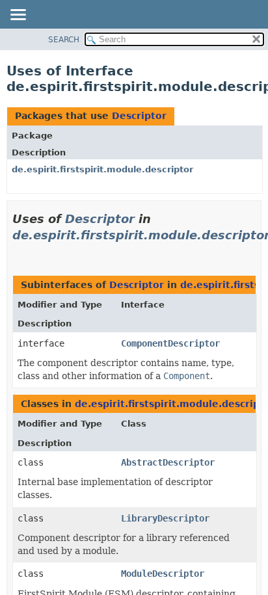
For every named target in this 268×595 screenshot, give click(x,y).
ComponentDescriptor (170, 343)
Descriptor (139, 116)
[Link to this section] (17, 251)
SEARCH (63, 39)
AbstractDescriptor (168, 462)
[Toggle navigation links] (18, 16)
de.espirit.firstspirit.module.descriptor (102, 169)
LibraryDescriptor (165, 518)
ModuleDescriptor (162, 573)
